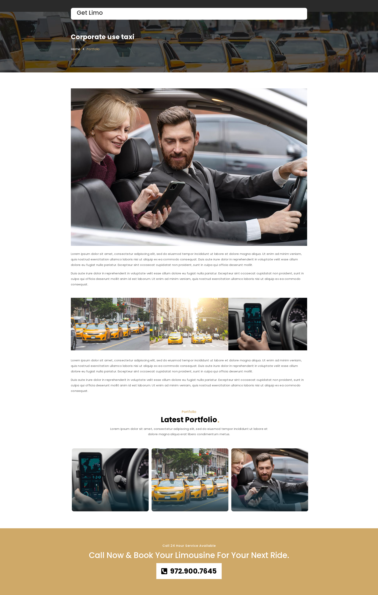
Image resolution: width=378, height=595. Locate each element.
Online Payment (248, 506)
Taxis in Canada (177, 498)
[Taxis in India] (110, 479)
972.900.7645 (193, 571)
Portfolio (93, 49)
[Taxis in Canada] (190, 479)
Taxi (160, 506)
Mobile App (86, 506)
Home (75, 49)
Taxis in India (94, 498)
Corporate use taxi (102, 37)
